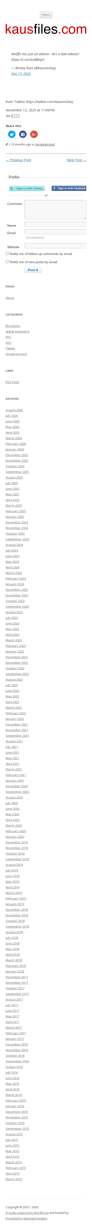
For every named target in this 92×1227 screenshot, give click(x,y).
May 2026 (12, 427)
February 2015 (16, 1168)
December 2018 (17, 910)
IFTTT (15, 115)
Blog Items (13, 326)
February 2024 (16, 578)
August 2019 (14, 865)
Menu (46, 14)
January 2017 (15, 1039)
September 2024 (17, 539)
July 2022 (12, 685)
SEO (9, 343)
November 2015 (17, 1117)
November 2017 (17, 982)
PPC (8, 337)
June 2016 (12, 1078)
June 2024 (12, 556)
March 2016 (14, 1095)
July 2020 (12, 803)
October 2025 (15, 466)
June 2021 (12, 752)
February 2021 (16, 775)
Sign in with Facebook (69, 188)
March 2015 (14, 1162)
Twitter (10, 348)
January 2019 (15, 904)
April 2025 (12, 500)
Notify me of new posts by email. (34, 262)
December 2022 (17, 657)
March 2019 (14, 893)
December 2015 (17, 1112)
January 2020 (15, 837)
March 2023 (14, 640)
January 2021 (15, 780)
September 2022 (17, 674)
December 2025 (17, 455)
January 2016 (15, 1106)
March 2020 (14, 825)
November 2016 (17, 1050)
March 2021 (14, 769)
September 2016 (17, 1061)
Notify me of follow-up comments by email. (41, 254)
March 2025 (14, 505)
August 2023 (14, 612)
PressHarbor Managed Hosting (26, 1218)
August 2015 (14, 1134)
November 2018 (17, 915)
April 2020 (12, 820)
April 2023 (12, 634)
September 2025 (17, 472)
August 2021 (14, 741)
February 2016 (16, 1100)
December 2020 (17, 786)
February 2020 (16, 831)
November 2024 (17, 528)
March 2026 (14, 438)
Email (11, 233)
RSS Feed (12, 382)
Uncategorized (45, 144)
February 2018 (16, 966)
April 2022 (12, 702)
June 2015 (12, 1145)
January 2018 (15, 971)
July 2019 (12, 870)
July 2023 (12, 618)
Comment (14, 204)
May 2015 (12, 1151)
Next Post (76, 160)
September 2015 (17, 1128)
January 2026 (15, 449)
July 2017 (12, 1005)
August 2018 (14, 932)
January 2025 (15, 517)
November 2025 (17, 460)
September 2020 (17, 792)
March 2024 (14, 573)
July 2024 (12, 550)
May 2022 (12, 696)
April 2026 (12, 432)
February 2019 (16, 898)
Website (13, 247)
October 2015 (15, 1123)
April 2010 (12, 1173)
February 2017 (16, 1033)
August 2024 (14, 545)
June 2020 (12, 808)
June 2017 (12, 1011)
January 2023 (15, 651)
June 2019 (12, 876)
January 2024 (15, 584)
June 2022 (12, 691)
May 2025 (12, 494)
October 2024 (15, 533)
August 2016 (14, 1067)
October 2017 (15, 988)
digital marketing (17, 331)
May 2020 (12, 814)
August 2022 (14, 679)
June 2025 (12, 488)
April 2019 (12, 887)
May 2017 (12, 1016)
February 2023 (16, 646)
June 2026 (12, 421)
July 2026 (12, 416)
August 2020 (14, 797)
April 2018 (12, 954)
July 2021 (12, 747)
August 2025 (14, 477)
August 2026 (14, 410)
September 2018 (17, 926)
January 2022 (15, 719)
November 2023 (17, 595)
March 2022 (14, 707)
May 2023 (12, 629)
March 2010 (14, 1179)
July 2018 (12, 938)
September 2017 (17, 994)
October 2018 (15, 921)
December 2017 (17, 977)
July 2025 (12, 483)
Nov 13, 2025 (21, 73)
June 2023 (12, 623)
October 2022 (15, 668)
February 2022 (16, 713)
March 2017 (14, 1027)
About (10, 298)
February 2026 (16, 444)
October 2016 (15, 1055)
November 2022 (17, 663)
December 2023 (17, 590)
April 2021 (12, 764)
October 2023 (15, 601)
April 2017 (12, 1022)
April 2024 (12, 567)
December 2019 (17, 842)
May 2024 (12, 561)
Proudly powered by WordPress (27, 1213)
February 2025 (16, 511)
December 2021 (17, 724)
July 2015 (12, 1140)
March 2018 (14, 960)
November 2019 (17, 848)
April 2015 (12, 1156)
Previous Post (18, 160)
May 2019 (12, 881)
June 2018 (12, 943)
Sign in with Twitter (27, 188)
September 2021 (17, 735)
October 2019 (15, 853)
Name (11, 225)
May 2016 (12, 1084)
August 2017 (14, 999)
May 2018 (12, 949)
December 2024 (17, 522)
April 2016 (12, 1089)
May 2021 (12, 758)
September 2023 (17, 606)
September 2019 (17, 859)
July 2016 (12, 1072)
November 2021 (17, 730)
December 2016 (17, 1044)
